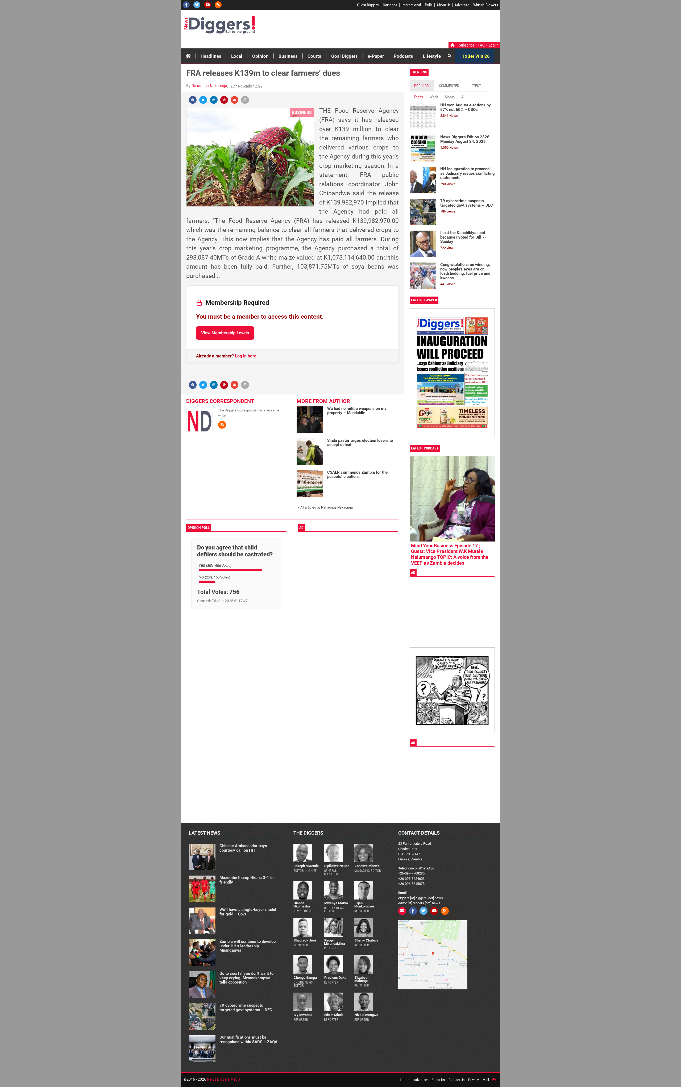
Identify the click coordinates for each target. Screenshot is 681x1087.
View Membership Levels (225, 332)
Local (236, 56)
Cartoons (390, 5)
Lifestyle (432, 56)
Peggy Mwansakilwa (334, 941)
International (411, 5)
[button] (193, 100)
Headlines (211, 56)
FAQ (481, 45)
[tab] (422, 85)
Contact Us (456, 1080)
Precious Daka (335, 978)
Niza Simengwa (366, 1015)
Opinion (260, 56)
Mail (486, 1080)
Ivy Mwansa (303, 1015)
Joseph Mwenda (306, 866)
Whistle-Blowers (485, 5)
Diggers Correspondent (220, 401)
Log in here (245, 356)
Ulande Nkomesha (301, 904)
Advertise (462, 5)
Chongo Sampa (305, 978)
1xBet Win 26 (476, 56)
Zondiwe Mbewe (367, 866)
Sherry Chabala (366, 940)
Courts (314, 56)
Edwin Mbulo (333, 1015)
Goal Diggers (344, 56)
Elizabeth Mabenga (361, 979)
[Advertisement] (398, 27)
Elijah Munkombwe (364, 904)
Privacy (473, 1080)
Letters (405, 1080)
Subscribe (466, 45)
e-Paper (376, 56)
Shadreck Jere (305, 940)
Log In (493, 45)
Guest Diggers (368, 5)
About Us (444, 5)
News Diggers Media (223, 1079)
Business (288, 56)
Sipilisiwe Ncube (336, 866)
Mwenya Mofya (336, 903)
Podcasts (403, 56)
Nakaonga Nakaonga (209, 85)
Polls (429, 5)
